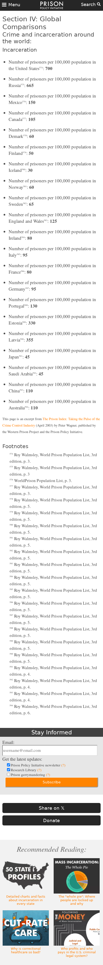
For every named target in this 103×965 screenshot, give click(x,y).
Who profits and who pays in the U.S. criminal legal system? (77, 952)
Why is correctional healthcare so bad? (26, 950)
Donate (51, 820)
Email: (8, 742)
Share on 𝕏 (51, 808)
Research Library (26, 769)
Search (89, 4)
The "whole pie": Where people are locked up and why (76, 900)
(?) (63, 765)
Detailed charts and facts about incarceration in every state (25, 900)
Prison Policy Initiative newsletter (38, 765)
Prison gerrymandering (30, 774)
